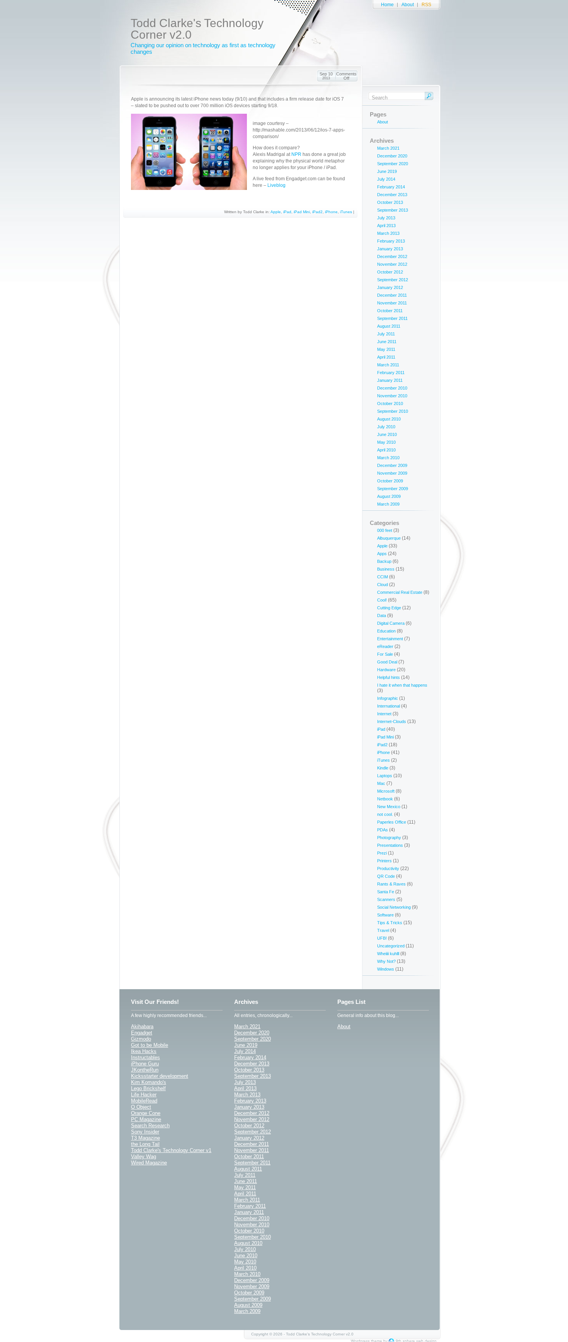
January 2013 (390, 248)
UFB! (382, 938)
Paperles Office (391, 822)
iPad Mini (302, 212)
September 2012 (392, 279)
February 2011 (391, 372)
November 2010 (392, 395)
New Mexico (388, 806)
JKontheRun (144, 1070)
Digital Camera (391, 623)
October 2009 (390, 481)
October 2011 (390, 310)
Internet (384, 713)
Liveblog (276, 185)
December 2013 (392, 194)
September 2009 (392, 488)
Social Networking (394, 907)
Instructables (145, 1057)
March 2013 (388, 233)
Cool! (382, 600)
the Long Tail (145, 1144)
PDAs (382, 829)
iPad (287, 212)
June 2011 (386, 341)
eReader (385, 646)
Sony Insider (145, 1132)
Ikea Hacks (143, 1051)
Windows (385, 969)
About (407, 4)
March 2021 (388, 148)
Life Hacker (143, 1095)
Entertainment (390, 638)
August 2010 (389, 419)
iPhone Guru (145, 1064)
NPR (296, 154)
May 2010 (386, 442)
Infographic (387, 698)
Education (386, 631)
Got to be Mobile (149, 1045)
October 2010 (390, 403)
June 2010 (387, 434)
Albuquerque (389, 538)
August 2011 (388, 326)
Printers (384, 860)
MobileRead (144, 1101)
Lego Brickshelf (148, 1088)
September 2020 (392, 163)
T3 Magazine (145, 1138)
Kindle (382, 768)
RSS (426, 4)
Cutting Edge (389, 607)
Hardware (386, 669)
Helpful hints (388, 677)
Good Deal (387, 662)
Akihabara (142, 1026)
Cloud (382, 584)
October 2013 (390, 202)
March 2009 (388, 504)
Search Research (150, 1125)
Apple (275, 212)
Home (387, 4)
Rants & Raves (391, 884)
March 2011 (388, 364)
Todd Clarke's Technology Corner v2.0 (197, 29)
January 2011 (390, 380)
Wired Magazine (149, 1163)
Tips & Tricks (389, 922)
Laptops (384, 775)
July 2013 (386, 217)
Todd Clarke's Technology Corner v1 (171, 1150)
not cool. (385, 814)
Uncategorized (391, 946)
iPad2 (317, 212)
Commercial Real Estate (399, 592)
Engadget (141, 1033)
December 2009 (392, 465)
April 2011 (386, 357)
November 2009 (392, 473)
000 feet (384, 530)
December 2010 (392, 388)
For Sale (385, 654)
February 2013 (391, 241)
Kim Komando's (148, 1082)
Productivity (388, 868)
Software (385, 915)
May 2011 (386, 349)
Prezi (382, 853)
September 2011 (392, 318)
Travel (383, 930)
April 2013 (386, 225)
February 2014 (391, 187)
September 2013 (392, 210)
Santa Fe (385, 891)
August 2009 (389, 496)
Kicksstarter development (159, 1076)
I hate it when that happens (402, 685)
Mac (381, 783)
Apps (382, 553)
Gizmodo (141, 1039)
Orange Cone (145, 1113)
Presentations (390, 845)
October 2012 (390, 272)
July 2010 (386, 426)
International (388, 706)
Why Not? (386, 961)
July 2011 (386, 334)
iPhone (331, 212)
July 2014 (386, 179)
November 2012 (392, 264)
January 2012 (390, 287)
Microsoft (386, 791)
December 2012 (392, 256)
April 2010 (386, 450)
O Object (141, 1107)
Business (386, 569)
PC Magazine (146, 1119)
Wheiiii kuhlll (388, 953)
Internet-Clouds (391, 721)
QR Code (386, 876)
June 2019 (387, 171)
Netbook (385, 799)
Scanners (386, 899)
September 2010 (392, 411)
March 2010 (388, 457)
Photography (389, 837)
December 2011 (392, 295)
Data (381, 615)
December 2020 (392, 156)
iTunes (346, 212)
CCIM (382, 576)
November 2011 (392, 303)
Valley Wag (143, 1156)
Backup (384, 561)
